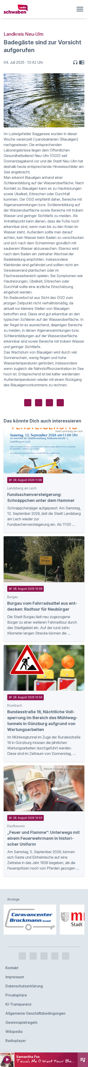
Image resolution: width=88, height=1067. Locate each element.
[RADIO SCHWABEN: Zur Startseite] (39, 9)
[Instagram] (33, 956)
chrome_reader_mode (81, 62)
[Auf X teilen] (38, 402)
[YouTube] (44, 956)
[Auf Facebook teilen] (27, 402)
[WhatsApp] (54, 956)
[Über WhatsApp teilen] (49, 402)
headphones (75, 62)
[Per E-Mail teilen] (60, 402)
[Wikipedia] (65, 956)
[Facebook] (22, 956)
